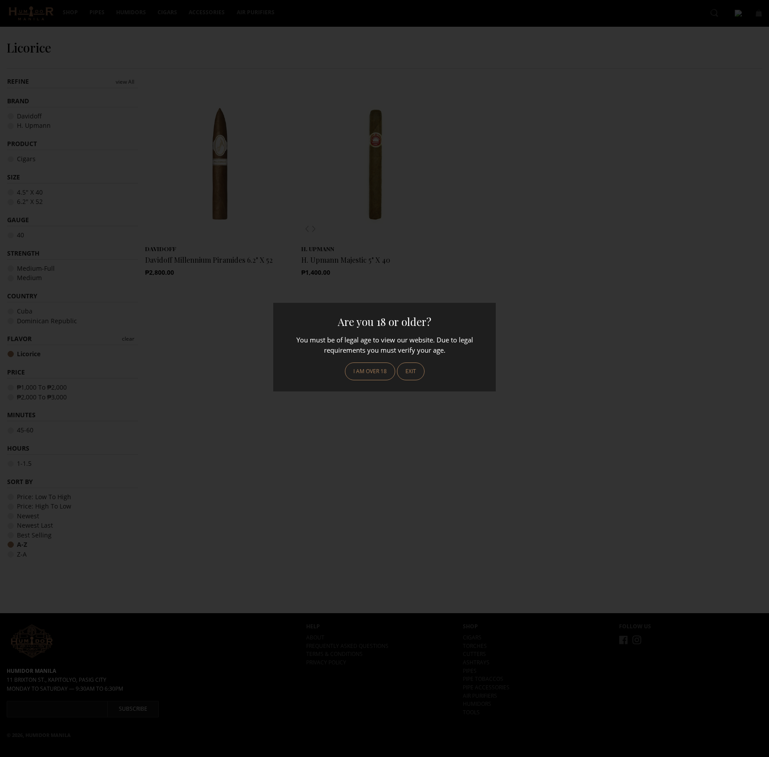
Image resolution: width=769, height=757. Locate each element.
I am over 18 (370, 371)
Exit (410, 371)
